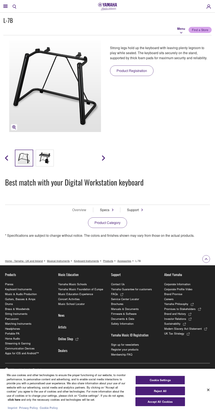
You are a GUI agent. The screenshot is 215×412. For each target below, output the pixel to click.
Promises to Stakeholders (180, 309)
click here (14, 400)
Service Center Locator (125, 299)
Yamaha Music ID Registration (129, 334)
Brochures (117, 304)
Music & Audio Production (21, 294)
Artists (62, 327)
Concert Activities (69, 299)
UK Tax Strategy (174, 333)
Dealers (62, 350)
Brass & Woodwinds (17, 309)
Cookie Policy (49, 408)
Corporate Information (177, 284)
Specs (104, 209)
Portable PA (12, 333)
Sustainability (172, 324)
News (61, 315)
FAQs (114, 294)
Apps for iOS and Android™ (22, 353)
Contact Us (118, 284)
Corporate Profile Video (178, 289)
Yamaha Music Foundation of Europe (80, 289)
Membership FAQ (121, 354)
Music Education (68, 274)
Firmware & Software (123, 314)
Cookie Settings (160, 380)
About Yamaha (173, 274)
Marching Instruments (18, 324)
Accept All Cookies (160, 402)
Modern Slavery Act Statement (183, 329)
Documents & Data (122, 319)
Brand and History (175, 314)
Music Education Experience (75, 294)
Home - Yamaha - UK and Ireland (24, 261)
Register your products (125, 349)
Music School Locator (71, 304)
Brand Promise (173, 294)
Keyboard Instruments (86, 261)
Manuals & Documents (125, 309)
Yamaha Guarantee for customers (131, 289)
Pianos (9, 284)
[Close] (208, 390)
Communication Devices (20, 348)
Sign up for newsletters (125, 345)
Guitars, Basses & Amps (20, 299)
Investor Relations (175, 319)
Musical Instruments (58, 261)
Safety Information (122, 324)
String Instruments (16, 314)
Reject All (160, 391)
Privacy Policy (28, 408)
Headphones (12, 329)
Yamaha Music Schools (72, 284)
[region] (107, 390)
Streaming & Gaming (17, 343)
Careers (169, 299)
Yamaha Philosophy (176, 304)
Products (108, 261)
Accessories (124, 261)
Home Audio (12, 338)
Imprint (12, 408)
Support (133, 209)
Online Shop (65, 338)
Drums (9, 304)
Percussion (12, 319)
